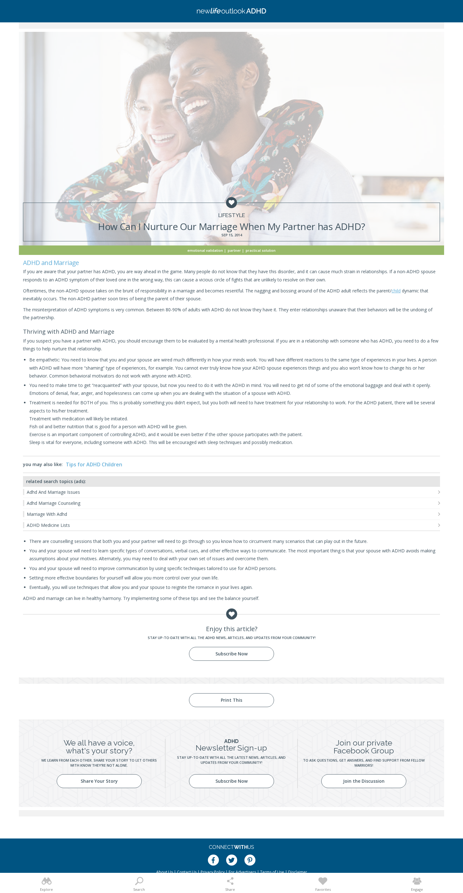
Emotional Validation (205, 250)
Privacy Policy (213, 872)
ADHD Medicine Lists (48, 525)
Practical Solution (261, 250)
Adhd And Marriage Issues (53, 492)
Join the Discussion (364, 781)
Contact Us (187, 872)
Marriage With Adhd (47, 514)
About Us (164, 872)
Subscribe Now (231, 654)
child (396, 291)
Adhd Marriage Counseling (53, 503)
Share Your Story (99, 781)
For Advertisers (242, 872)
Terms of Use (272, 872)
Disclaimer (297, 872)
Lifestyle (231, 215)
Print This (231, 700)
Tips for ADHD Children (94, 464)
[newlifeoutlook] (231, 11)
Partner (234, 250)
